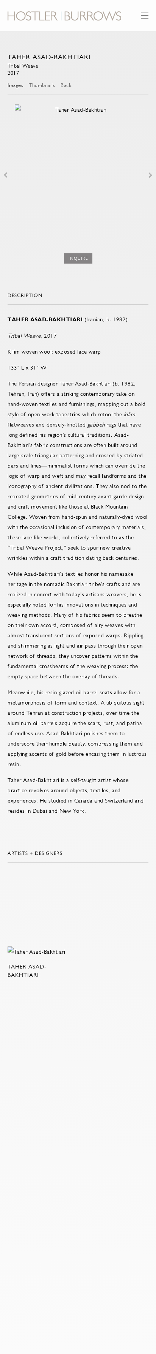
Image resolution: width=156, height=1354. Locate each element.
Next (150, 175)
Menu (144, 19)
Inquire (78, 258)
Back (66, 85)
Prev (5, 175)
